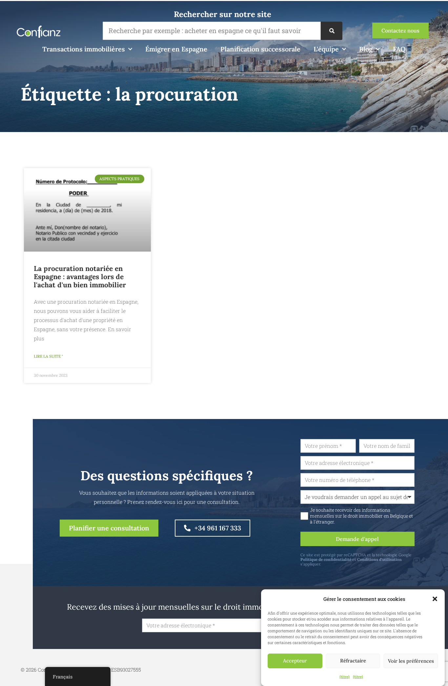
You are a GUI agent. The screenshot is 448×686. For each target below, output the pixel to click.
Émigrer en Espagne (176, 49)
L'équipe (326, 49)
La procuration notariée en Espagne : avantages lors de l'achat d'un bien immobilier (80, 276)
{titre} (344, 676)
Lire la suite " (48, 356)
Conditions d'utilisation (379, 559)
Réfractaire (353, 661)
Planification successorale (260, 49)
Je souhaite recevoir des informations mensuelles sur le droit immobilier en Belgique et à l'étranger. (361, 516)
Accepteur (295, 661)
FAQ (399, 49)
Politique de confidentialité (325, 559)
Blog (366, 49)
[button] (435, 599)
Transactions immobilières (83, 49)
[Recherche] (331, 31)
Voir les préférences (411, 661)
